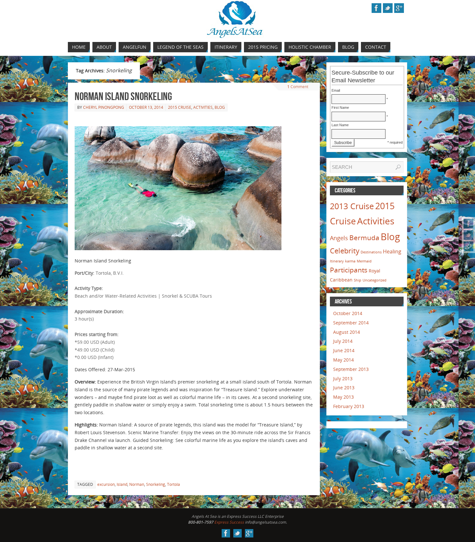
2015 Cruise (179, 107)
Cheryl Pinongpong (103, 107)
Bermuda (364, 237)
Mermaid (364, 261)
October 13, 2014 (146, 107)
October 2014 (347, 313)
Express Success (229, 522)
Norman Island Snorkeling (123, 96)
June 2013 (343, 387)
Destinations (371, 252)
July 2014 (343, 341)
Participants (348, 269)
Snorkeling (155, 484)
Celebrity (344, 250)
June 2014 (343, 350)
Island (122, 484)
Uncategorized (374, 280)
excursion (106, 484)
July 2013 (343, 378)
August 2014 (346, 332)
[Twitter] (468, 235)
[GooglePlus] (468, 246)
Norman (136, 484)
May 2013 (343, 397)
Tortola (173, 484)
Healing (392, 251)
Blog (220, 107)
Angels (339, 238)
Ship (357, 280)
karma (350, 261)
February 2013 (348, 406)
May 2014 (343, 360)
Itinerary (337, 261)
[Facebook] (468, 224)
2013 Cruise (352, 205)
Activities (203, 107)
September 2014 (351, 323)
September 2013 (351, 369)
